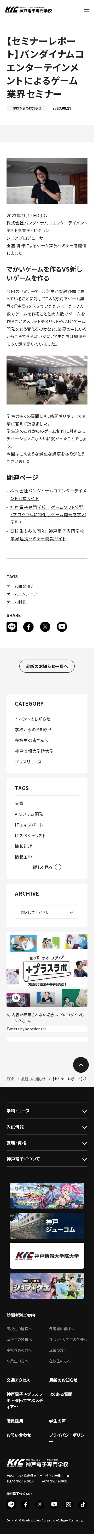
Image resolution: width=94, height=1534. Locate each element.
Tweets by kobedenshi (26, 1028)
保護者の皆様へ (61, 1328)
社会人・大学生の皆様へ (68, 1339)
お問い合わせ (19, 1435)
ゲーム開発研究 (21, 586)
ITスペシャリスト (30, 835)
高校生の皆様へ (19, 1328)
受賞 (19, 803)
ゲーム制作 (16, 601)
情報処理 (23, 846)
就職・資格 (16, 1142)
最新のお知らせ (33, 1078)
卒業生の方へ (17, 1360)
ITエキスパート (29, 825)
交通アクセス (18, 1380)
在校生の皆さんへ (32, 740)
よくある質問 (60, 1394)
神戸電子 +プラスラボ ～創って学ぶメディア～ (25, 1400)
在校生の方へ (60, 1360)
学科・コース (18, 1111)
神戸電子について (23, 1158)
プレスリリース (28, 761)
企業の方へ (58, 1350)
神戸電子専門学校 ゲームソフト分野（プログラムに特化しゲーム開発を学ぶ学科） (48, 514)
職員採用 (15, 1421)
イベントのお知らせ (33, 719)
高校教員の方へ (19, 1350)
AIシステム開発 (29, 814)
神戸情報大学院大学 (34, 751)
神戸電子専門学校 (28, 10)
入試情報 (15, 1126)
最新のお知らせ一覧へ (47, 666)
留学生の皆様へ (19, 1339)
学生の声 (57, 1421)
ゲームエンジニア (22, 594)
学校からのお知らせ (33, 729)
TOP (10, 1078)
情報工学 (23, 857)
